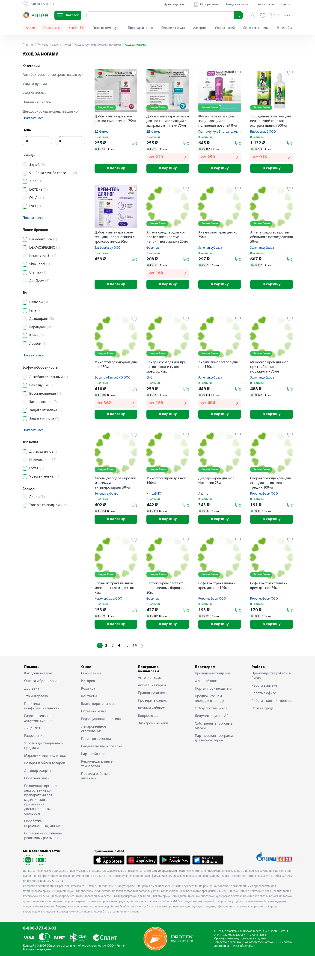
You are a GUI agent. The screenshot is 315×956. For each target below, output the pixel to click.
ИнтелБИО (153, 493)
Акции (30, 28)
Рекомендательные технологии (97, 764)
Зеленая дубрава (210, 248)
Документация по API (212, 716)
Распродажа (51, 28)
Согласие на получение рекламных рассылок (43, 836)
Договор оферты (37, 771)
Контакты (89, 696)
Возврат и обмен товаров (44, 763)
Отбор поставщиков (211, 708)
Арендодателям (175, 4)
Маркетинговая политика (45, 756)
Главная (28, 45)
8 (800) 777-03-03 (51, 881)
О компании (91, 673)
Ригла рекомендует (106, 28)
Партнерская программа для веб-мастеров (215, 738)
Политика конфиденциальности (41, 706)
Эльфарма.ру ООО (108, 248)
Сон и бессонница (256, 28)
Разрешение (34, 736)
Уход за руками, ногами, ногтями (97, 45)
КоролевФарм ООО (264, 493)
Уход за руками (35, 84)
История (88, 681)
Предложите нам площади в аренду (209, 698)
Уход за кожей (225, 28)
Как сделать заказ (38, 673)
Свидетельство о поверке (101, 746)
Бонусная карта (237, 4)
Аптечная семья (150, 678)
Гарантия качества (96, 739)
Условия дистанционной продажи (43, 746)
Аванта (203, 493)
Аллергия (200, 28)
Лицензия (32, 728)
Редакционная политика (101, 719)
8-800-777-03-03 (39, 928)
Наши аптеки (265, 4)
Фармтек (152, 248)
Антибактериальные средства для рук (53, 75)
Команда (88, 689)
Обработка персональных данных (42, 823)
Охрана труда (262, 708)
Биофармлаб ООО (263, 132)
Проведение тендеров (213, 673)
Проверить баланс (152, 700)
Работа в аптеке (264, 686)
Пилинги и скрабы (37, 102)
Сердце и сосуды (173, 28)
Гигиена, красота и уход (54, 45)
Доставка (31, 689)
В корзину (116, 168)
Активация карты (152, 685)
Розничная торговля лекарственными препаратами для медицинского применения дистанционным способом (40, 800)
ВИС (149, 377)
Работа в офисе (264, 693)
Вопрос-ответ (149, 716)
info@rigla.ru (247, 945)
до (61, 136)
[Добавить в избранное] (134, 73)
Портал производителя (213, 689)
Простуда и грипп (140, 28)
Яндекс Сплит (286, 28)
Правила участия (151, 693)
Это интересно (36, 696)
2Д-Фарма (102, 132)
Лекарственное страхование (93, 729)
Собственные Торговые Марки (213, 726)
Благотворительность (98, 704)
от (28, 136)
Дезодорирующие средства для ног (51, 112)
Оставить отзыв (94, 711)
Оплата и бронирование (43, 681)
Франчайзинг (206, 681)
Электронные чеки (153, 723)
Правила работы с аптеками (95, 776)
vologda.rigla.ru (167, 870)
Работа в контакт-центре (271, 701)
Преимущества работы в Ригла (271, 676)
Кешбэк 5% (76, 28)
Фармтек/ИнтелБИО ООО (113, 377)
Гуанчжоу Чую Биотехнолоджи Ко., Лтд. (225, 132)
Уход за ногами (35, 93)
